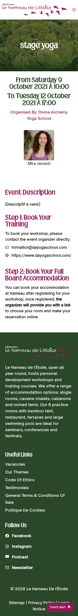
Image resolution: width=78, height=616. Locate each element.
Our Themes (17, 472)
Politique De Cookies (25, 510)
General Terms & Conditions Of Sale (35, 499)
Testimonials (17, 487)
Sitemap (17, 602)
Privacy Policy (41, 602)
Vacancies (15, 464)
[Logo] (39, 352)
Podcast (20, 556)
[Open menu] (74, 9)
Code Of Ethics (19, 479)
